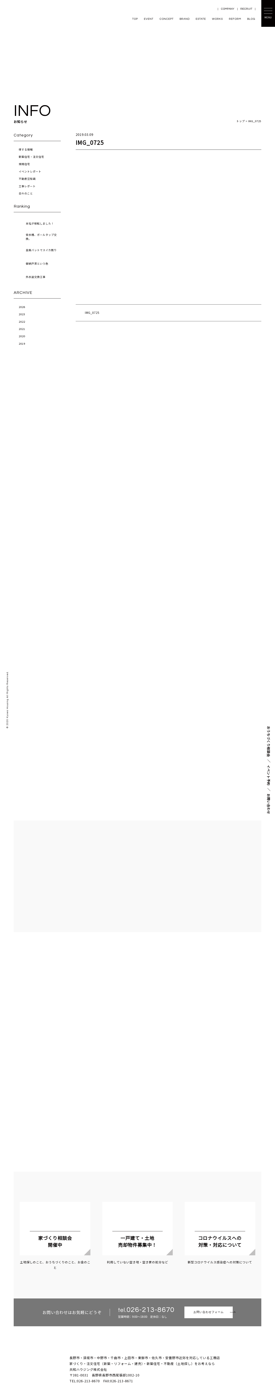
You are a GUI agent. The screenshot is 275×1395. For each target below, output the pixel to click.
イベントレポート (30, 171)
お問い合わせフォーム (208, 1312)
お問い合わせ (268, 804)
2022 (22, 322)
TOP (135, 19)
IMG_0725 (92, 313)
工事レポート (27, 186)
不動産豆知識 (27, 179)
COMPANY (227, 8)
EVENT (148, 19)
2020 (22, 336)
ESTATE (201, 19)
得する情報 (26, 149)
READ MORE (137, 615)
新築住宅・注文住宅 (31, 157)
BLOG (251, 19)
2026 (22, 307)
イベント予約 (268, 775)
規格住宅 (24, 164)
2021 (22, 329)
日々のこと (26, 193)
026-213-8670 (150, 1310)
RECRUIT (246, 8)
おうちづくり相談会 (268, 741)
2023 (22, 314)
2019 (22, 343)
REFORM (235, 19)
